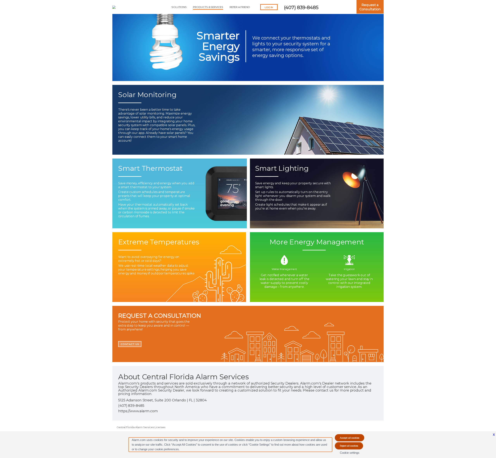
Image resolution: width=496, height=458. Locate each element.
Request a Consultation (370, 7)
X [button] (494, 434)
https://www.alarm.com (138, 411)
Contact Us (130, 344)
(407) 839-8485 (301, 7)
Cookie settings (349, 452)
